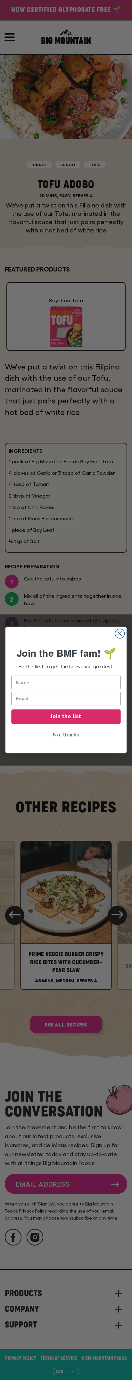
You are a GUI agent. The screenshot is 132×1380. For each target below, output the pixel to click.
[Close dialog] (119, 633)
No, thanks (66, 734)
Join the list (66, 716)
